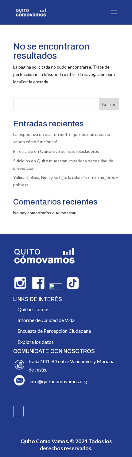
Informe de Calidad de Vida (46, 320)
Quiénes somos (33, 309)
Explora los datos (35, 342)
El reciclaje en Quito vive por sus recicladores (56, 151)
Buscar (108, 104)
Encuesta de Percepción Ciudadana (54, 331)
